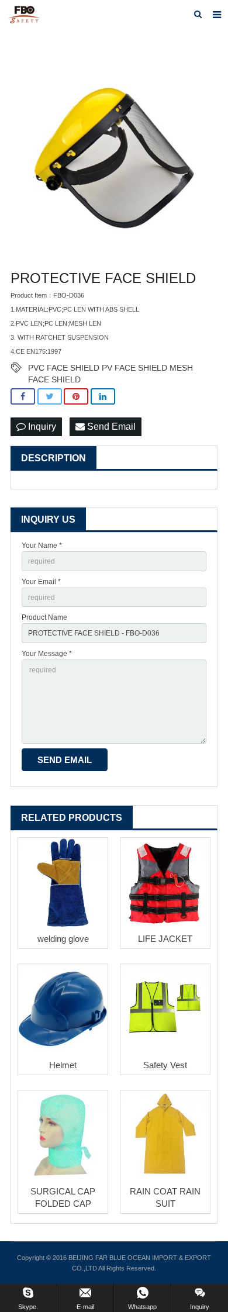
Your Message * (47, 654)
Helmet (63, 1065)
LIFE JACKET (165, 939)
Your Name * (42, 545)
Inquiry (41, 426)
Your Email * (41, 582)
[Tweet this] (49, 396)
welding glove (63, 939)
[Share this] (23, 396)
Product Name (44, 617)
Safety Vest (165, 1065)
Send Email (110, 426)
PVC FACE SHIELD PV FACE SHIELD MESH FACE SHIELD (110, 368)
